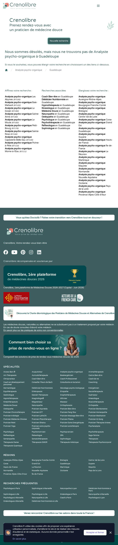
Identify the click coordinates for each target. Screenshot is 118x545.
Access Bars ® (9, 372)
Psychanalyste (94, 426)
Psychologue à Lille (39, 494)
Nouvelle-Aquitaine (40, 471)
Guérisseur (92, 395)
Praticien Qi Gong (95, 419)
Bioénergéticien (66, 375)
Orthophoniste (66, 405)
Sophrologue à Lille (11, 494)
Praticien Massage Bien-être (72, 416)
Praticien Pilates (67, 419)
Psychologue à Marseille (13, 498)
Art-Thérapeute (9, 375)
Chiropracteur (9, 379)
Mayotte (92, 467)
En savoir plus (19, 539)
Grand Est (36, 464)
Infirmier (63, 398)
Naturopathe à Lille (40, 498)
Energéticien (93, 388)
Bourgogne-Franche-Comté (43, 460)
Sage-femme (93, 435)
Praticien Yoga (9, 426)
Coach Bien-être (38, 379)
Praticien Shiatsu (39, 423)
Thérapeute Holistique (69, 442)
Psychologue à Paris (11, 488)
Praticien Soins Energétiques (72, 423)
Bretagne (64, 460)
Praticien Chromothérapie (14, 412)
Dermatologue (9, 388)
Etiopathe (64, 391)
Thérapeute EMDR (39, 442)
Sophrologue (65, 439)
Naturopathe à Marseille (98, 494)
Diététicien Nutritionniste (42, 388)
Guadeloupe (55, 70)
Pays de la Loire (94, 471)
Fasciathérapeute (95, 391)
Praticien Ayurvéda (39, 409)
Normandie (8, 471)
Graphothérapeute (68, 395)
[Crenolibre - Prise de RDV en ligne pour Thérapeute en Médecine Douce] (39, 6)
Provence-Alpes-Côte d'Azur (15, 474)
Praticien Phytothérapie (41, 419)
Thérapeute (93, 439)
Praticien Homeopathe (97, 412)
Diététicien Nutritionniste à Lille (45, 501)
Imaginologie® (38, 398)
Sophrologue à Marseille (42, 488)
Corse (95, 119)
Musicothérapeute (96, 402)
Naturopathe (37, 405)
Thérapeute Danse (11, 442)
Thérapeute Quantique (12, 446)
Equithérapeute (10, 391)
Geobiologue (8, 395)
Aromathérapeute (95, 372)
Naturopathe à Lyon (68, 488)
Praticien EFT (37, 412)
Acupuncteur (37, 372)
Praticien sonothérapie (69, 426)
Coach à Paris (65, 498)
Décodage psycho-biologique (72, 388)
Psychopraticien (66, 432)
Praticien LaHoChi (39, 416)
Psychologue (8, 432)
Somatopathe (9, 439)
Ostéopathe (8, 409)
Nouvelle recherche (59, 41)
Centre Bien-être (95, 375)
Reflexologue (8, 435)
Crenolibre (9, 243)
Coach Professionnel (68, 379)
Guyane (91, 464)
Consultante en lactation (70, 382)
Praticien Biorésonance (97, 409)
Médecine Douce (10, 405)
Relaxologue (37, 435)
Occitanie (64, 471)
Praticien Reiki (9, 423)
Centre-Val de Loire (96, 460)
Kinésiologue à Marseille (13, 501)
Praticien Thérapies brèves (99, 423)
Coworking (92, 382)
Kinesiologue (93, 398)
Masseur (63, 402)
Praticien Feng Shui (68, 412)
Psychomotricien (38, 432)
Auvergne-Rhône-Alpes (13, 460)
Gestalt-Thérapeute (40, 395)
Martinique (64, 467)
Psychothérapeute (96, 432)
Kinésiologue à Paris (68, 494)
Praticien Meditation (96, 416)
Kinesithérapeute (10, 402)
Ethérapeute (37, 391)
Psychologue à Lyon (96, 498)
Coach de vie (93, 379)
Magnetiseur (37, 402)
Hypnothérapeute (10, 398)
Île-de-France (37, 474)
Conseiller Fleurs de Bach (42, 382)
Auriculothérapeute (40, 375)
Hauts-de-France (10, 467)
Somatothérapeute (39, 439)
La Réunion (36, 467)
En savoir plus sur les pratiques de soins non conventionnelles (33, 330)
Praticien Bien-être (68, 409)
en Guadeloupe (57, 96)
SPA (61, 435)
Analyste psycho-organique (28, 70)
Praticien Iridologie (11, 416)
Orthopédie (93, 405)
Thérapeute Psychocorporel (99, 442)
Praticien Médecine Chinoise (15, 419)
